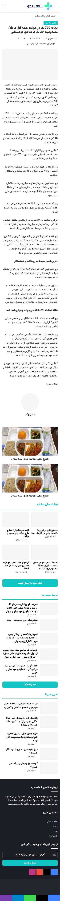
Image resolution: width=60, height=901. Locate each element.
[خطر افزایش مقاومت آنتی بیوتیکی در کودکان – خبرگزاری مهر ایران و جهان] (49, 670)
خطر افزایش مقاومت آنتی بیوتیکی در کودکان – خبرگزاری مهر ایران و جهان (21, 669)
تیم (56, 831)
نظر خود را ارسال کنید (30, 583)
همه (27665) (30, 684)
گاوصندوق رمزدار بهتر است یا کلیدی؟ (23, 765)
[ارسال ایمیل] (45, 38)
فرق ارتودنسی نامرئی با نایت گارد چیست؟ (21, 751)
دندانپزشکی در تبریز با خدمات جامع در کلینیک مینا (45, 532)
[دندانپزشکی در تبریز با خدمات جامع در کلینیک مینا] (44, 519)
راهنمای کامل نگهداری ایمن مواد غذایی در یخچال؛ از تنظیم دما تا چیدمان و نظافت (22, 721)
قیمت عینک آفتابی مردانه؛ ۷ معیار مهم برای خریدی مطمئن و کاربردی (21, 705)
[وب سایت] (30, 420)
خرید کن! (53, 836)
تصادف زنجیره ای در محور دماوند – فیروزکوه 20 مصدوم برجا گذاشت (45, 565)
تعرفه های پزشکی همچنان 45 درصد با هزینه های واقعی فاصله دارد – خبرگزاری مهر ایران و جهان (22, 608)
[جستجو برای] (56, 7)
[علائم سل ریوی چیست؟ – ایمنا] (49, 624)
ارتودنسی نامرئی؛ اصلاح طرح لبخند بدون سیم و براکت (18, 533)
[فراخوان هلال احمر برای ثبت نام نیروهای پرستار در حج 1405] (15, 552)
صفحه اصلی (51, 16)
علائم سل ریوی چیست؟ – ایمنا (22, 620)
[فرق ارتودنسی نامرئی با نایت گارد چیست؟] (49, 754)
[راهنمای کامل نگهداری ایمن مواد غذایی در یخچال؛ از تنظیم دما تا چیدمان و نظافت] (49, 722)
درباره (55, 826)
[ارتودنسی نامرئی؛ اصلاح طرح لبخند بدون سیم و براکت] (15, 519)
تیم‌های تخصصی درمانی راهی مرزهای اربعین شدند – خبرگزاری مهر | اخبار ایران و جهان (22, 638)
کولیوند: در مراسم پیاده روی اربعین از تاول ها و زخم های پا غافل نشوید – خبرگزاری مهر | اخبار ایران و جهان (20, 653)
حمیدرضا (49, 38)
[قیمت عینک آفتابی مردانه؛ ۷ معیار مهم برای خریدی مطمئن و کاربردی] (49, 708)
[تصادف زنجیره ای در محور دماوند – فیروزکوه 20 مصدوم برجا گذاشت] (44, 552)
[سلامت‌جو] (39, 6)
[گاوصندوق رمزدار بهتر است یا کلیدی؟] (49, 768)
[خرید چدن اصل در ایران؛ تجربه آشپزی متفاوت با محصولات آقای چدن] (49, 738)
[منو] (4, 7)
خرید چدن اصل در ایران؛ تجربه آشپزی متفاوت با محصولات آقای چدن (22, 737)
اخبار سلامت (39, 16)
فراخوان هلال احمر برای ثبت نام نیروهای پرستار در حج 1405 (16, 565)
